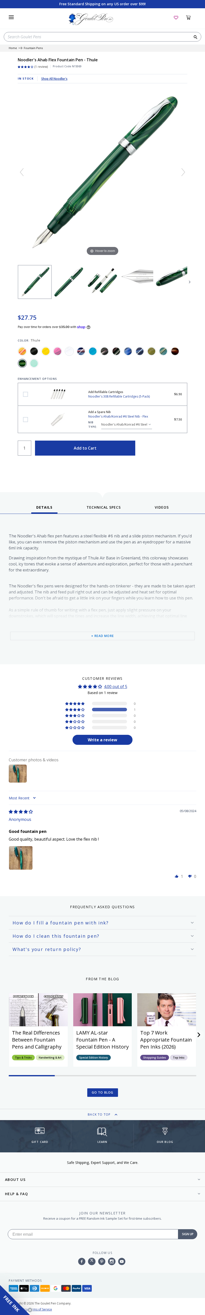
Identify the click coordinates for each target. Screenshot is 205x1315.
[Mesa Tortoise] (151, 351)
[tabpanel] (102, 590)
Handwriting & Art (50, 1057)
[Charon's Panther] (57, 351)
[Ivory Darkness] (104, 351)
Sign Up (188, 1234)
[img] (21, 811)
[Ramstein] (175, 351)
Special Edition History (93, 1057)
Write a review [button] (102, 740)
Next (190, 282)
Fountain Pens (33, 48)
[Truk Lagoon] (34, 363)
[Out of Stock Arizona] (22, 351)
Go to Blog (103, 1092)
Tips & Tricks (23, 1057)
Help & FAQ (16, 1193)
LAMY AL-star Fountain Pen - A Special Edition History (102, 1039)
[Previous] (22, 172)
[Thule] (22, 363)
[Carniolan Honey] (45, 351)
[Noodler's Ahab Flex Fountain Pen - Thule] (35, 282)
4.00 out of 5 (115, 686)
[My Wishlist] (176, 17)
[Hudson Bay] (92, 351)
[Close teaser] (30, 1309)
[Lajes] (116, 351)
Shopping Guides (154, 1057)
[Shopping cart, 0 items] (191, 17)
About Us (15, 1179)
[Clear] (69, 351)
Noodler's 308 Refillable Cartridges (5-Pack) (25, 394)
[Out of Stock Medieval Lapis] (139, 351)
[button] (75, 709)
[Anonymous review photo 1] (21, 858)
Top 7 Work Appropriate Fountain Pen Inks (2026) (166, 1039)
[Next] (183, 172)
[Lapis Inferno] (128, 351)
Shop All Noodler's (54, 79)
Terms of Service (40, 1309)
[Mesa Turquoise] (163, 351)
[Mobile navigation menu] (11, 17)
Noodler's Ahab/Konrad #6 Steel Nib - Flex (25, 419)
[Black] (34, 351)
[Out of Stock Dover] (81, 351)
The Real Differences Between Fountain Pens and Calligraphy (37, 1039)
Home (13, 48)
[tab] (44, 509)
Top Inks (178, 1057)
